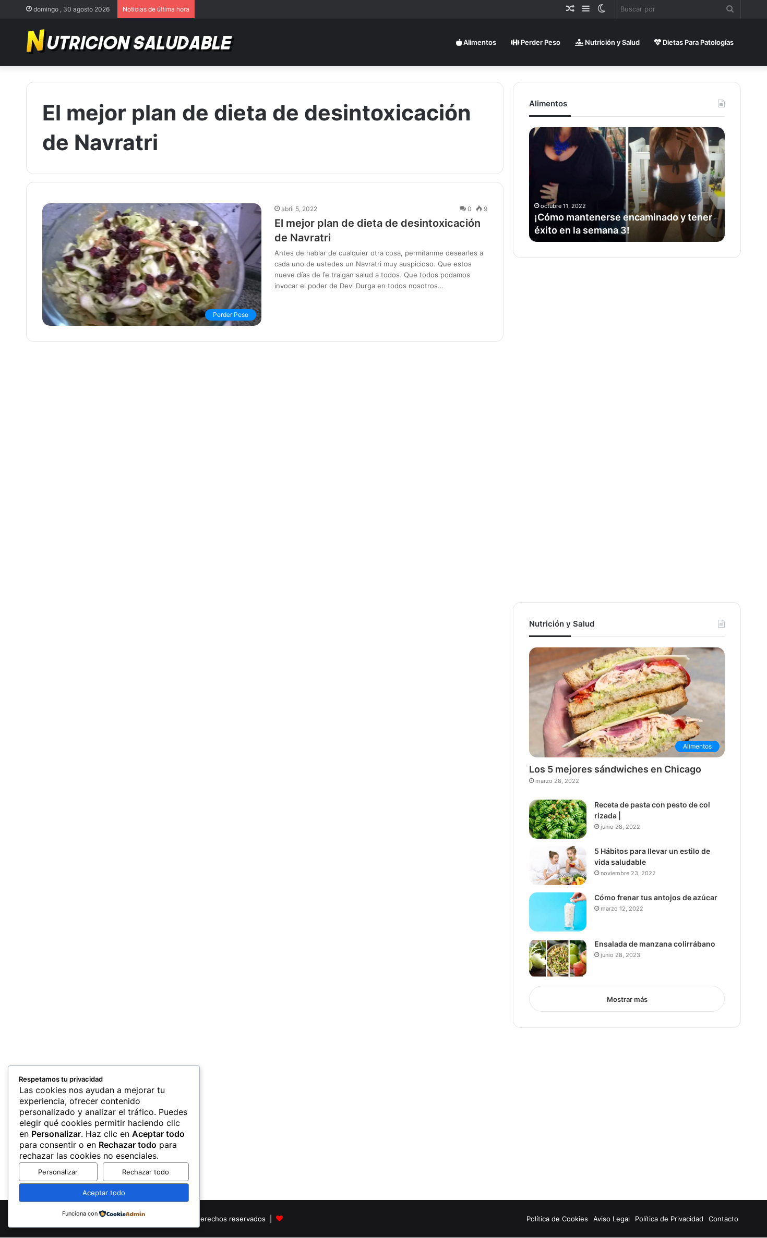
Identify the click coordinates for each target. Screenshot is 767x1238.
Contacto (723, 1219)
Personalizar (58, 1172)
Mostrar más (627, 999)
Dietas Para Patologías (697, 42)
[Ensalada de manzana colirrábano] (557, 958)
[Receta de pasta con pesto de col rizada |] (557, 819)
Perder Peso (539, 42)
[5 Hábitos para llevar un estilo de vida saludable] (557, 865)
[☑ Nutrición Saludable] (131, 42)
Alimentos (479, 42)
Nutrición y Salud (611, 42)
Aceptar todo (103, 1192)
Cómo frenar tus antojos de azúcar (655, 897)
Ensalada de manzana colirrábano (654, 943)
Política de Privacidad (669, 1219)
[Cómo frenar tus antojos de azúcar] (557, 911)
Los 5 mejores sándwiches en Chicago (615, 769)
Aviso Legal (611, 1219)
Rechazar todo (145, 1172)
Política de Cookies (557, 1219)
